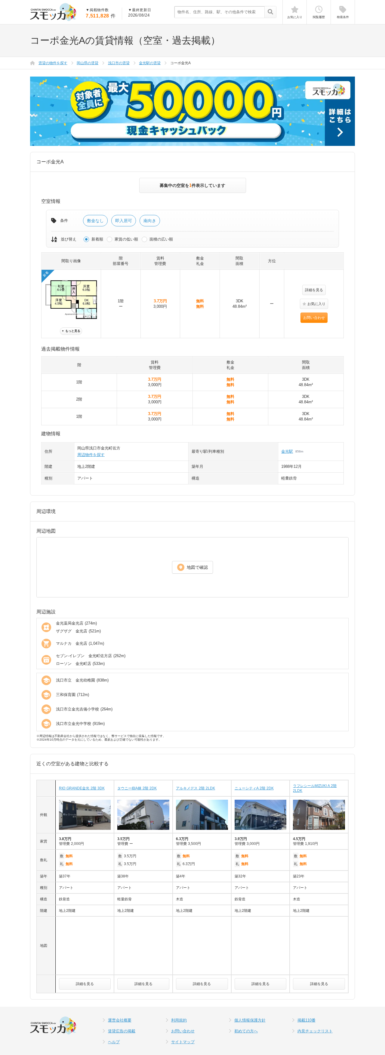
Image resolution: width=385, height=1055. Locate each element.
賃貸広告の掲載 (121, 1031)
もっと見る (71, 330)
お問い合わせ (314, 318)
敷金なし (95, 220)
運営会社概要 (119, 1020)
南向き (149, 220)
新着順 (97, 239)
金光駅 (287, 451)
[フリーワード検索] (270, 12)
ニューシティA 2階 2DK (254, 788)
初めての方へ (246, 1031)
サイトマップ (183, 1042)
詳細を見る (314, 290)
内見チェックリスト (315, 1031)
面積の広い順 (161, 239)
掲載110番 (306, 1020)
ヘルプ (114, 1042)
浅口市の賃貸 (119, 63)
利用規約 (179, 1020)
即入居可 (123, 220)
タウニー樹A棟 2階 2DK (137, 788)
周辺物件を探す (91, 454)
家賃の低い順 (126, 239)
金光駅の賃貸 (150, 63)
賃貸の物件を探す (52, 63)
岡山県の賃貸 (87, 63)
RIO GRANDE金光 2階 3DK (82, 788)
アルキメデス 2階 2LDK (195, 788)
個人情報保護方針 (250, 1020)
